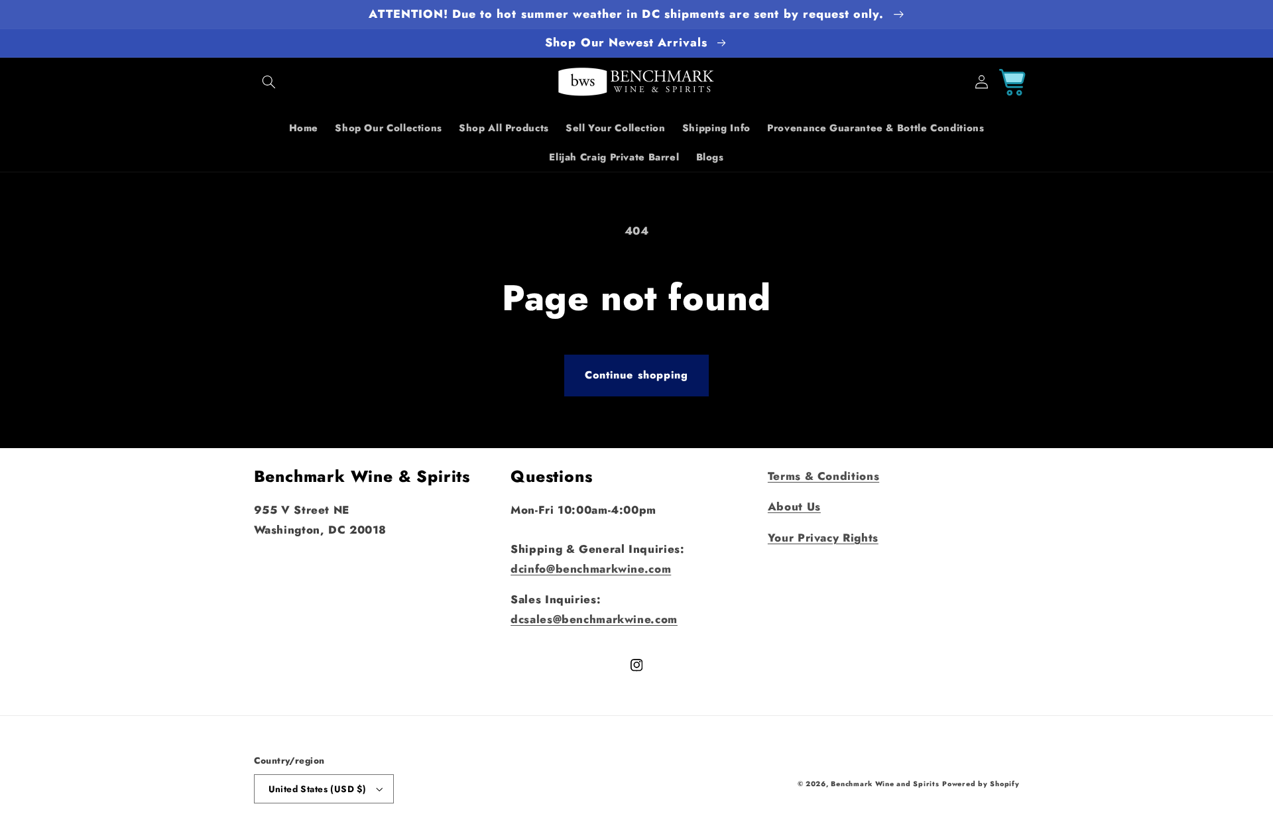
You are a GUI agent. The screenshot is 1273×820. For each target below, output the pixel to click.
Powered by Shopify (980, 784)
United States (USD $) (318, 788)
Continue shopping (636, 374)
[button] (269, 82)
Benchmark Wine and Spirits (885, 784)
